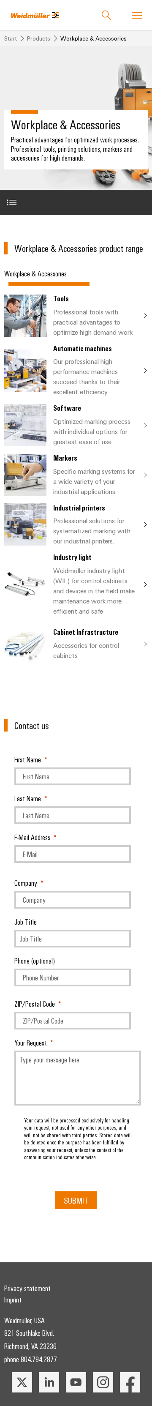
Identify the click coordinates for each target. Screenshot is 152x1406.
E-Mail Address (32, 837)
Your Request (30, 1042)
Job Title (25, 921)
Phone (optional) (34, 960)
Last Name (27, 798)
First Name (27, 759)
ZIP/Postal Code (34, 1003)
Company (25, 882)
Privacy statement (27, 1288)
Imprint (13, 1299)
